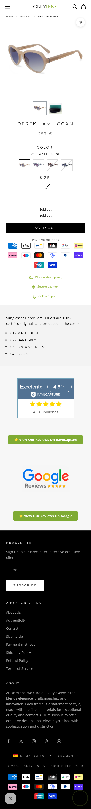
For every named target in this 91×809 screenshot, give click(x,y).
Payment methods (20, 644)
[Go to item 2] (55, 108)
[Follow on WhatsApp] (59, 741)
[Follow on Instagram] (33, 741)
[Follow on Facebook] (8, 741)
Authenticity (16, 620)
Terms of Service (19, 668)
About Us (13, 612)
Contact (12, 628)
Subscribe (25, 585)
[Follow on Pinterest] (46, 741)
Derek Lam (25, 16)
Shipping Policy (18, 652)
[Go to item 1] (40, 108)
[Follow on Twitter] (21, 741)
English (65, 755)
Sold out (45, 228)
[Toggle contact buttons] (80, 798)
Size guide (14, 636)
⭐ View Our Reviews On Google (45, 516)
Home (9, 16)
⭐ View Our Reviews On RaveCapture (45, 439)
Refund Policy (17, 660)
